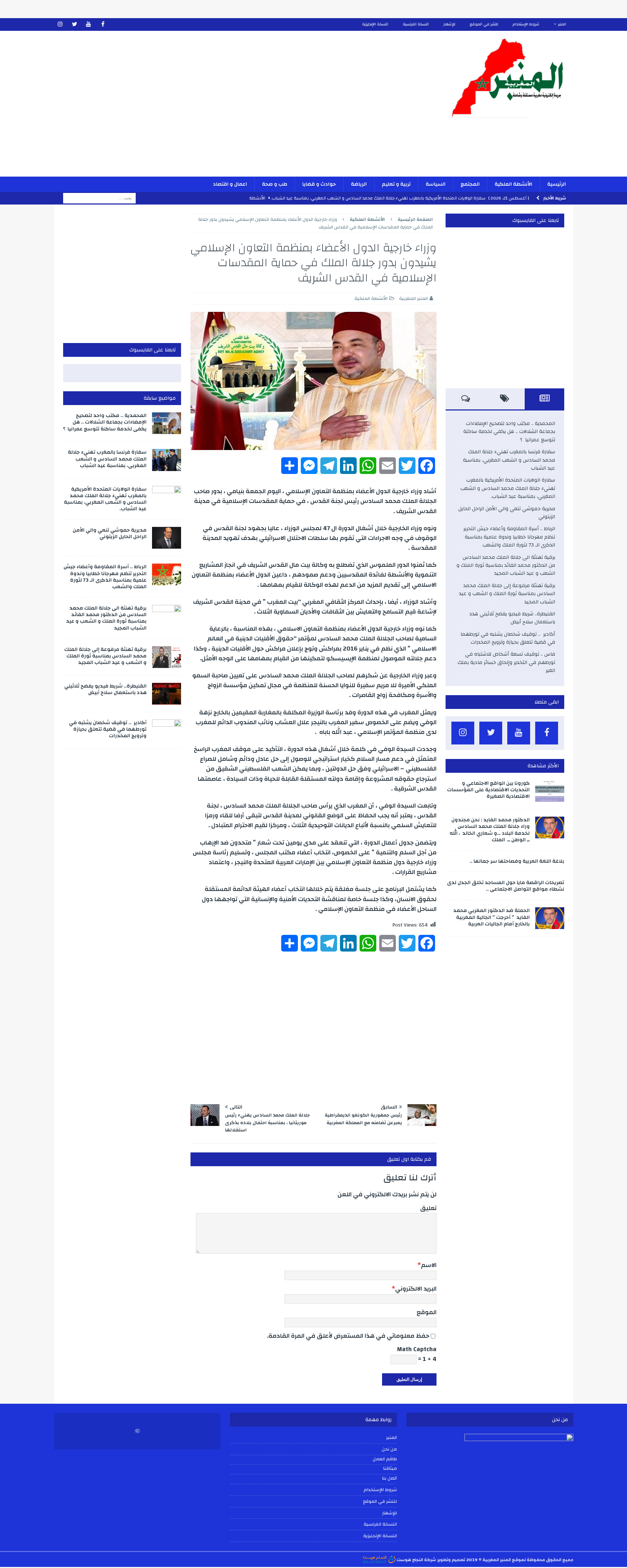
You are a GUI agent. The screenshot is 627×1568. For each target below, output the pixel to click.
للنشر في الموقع (484, 24)
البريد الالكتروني (416, 1288)
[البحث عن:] (99, 198)
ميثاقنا (390, 1469)
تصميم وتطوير (451, 1560)
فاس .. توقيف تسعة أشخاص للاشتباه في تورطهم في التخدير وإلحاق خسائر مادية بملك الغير (506, 662)
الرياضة (359, 184)
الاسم (429, 1265)
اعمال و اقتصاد (230, 184)
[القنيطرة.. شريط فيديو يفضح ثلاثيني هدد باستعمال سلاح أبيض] (166, 694)
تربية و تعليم (396, 184)
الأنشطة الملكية (513, 184)
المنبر (562, 24)
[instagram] (60, 24)
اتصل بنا (389, 1478)
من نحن (389, 1449)
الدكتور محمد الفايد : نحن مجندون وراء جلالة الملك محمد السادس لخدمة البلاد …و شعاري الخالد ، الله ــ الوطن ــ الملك (490, 830)
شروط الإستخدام (526, 24)
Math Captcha (417, 1349)
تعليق (428, 1208)
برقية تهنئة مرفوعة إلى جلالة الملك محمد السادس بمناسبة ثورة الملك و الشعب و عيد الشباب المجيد (507, 594)
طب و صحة (274, 184)
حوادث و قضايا (319, 184)
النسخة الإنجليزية (375, 24)
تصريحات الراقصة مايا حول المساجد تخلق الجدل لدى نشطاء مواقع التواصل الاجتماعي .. (505, 886)
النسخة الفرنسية (416, 24)
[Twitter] (74, 24)
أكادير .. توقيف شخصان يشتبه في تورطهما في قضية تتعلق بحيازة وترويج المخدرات (507, 638)
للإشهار (449, 24)
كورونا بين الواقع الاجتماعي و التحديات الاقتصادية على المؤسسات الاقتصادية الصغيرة (488, 790)
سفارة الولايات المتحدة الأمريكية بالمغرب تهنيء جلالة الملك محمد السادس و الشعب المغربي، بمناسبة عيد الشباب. (507, 488)
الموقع (427, 1312)
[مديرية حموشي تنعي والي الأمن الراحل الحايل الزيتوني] (166, 538)
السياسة (436, 184)
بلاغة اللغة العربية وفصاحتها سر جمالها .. (517, 861)
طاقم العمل (385, 1459)
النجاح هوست (409, 1560)
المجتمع (470, 184)
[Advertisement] (228, 108)
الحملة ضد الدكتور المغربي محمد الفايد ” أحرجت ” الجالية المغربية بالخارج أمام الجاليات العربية (491, 917)
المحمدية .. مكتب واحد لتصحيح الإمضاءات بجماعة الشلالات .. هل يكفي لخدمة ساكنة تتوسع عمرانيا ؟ (509, 432)
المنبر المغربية (413, 298)
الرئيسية (556, 184)
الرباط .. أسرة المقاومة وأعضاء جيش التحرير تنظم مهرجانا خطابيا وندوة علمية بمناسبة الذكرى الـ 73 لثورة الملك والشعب (509, 537)
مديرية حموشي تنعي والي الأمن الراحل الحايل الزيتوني (506, 512)
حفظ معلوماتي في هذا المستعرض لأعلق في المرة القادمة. (348, 1335)
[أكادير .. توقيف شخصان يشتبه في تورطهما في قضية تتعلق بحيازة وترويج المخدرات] (166, 730)
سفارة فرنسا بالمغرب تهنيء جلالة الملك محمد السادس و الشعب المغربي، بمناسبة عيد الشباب (509, 460)
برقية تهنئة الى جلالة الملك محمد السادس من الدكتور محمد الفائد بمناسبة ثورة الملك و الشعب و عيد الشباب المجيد (505, 565)
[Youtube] (88, 24)
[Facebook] (103, 24)
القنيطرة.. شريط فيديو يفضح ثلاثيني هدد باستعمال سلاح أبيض (512, 618)
